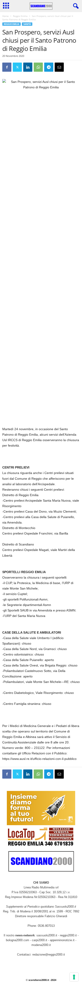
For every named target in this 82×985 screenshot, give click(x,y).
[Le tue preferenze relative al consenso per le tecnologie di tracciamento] (74, 977)
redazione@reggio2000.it (48, 954)
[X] (17, 67)
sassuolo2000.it (46, 935)
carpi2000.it (39, 940)
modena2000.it (41, 945)
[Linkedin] (27, 67)
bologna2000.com (17, 940)
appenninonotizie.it (62, 940)
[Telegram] (48, 67)
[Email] (59, 67)
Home (5, 16)
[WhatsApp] (38, 67)
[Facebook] (6, 67)
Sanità (27, 24)
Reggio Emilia (20, 16)
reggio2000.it (69, 935)
